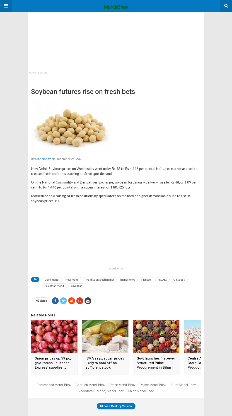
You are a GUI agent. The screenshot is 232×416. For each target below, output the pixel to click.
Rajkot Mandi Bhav (153, 385)
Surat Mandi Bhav (183, 385)
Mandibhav (43, 159)
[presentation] (193, 349)
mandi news (127, 279)
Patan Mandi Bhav (122, 385)
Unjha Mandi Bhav (141, 391)
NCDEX (162, 279)
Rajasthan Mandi (55, 285)
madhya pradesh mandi (100, 279)
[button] (6, 6)
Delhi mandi (52, 279)
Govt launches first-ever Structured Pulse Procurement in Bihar (156, 363)
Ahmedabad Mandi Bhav (53, 385)
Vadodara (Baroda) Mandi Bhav (101, 391)
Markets (146, 279)
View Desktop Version (118, 406)
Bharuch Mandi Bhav (90, 385)
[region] (62, 40)
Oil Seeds (179, 279)
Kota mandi (72, 279)
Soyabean (76, 285)
